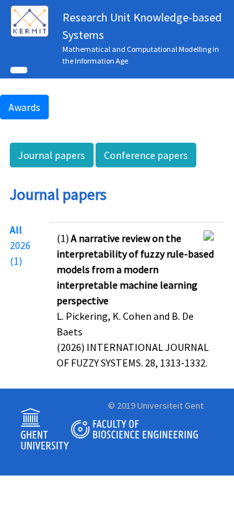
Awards (24, 107)
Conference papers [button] (146, 155)
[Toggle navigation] (18, 70)
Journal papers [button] (51, 155)
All (16, 229)
